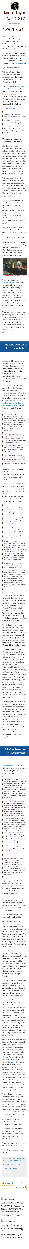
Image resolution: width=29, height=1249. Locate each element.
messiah (15, 1168)
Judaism (7, 1168)
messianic (7, 1172)
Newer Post (10, 1183)
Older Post (20, 1187)
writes (13, 108)
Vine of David (7, 765)
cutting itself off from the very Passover (13, 490)
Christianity (10, 1164)
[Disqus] (12, 1216)
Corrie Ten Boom (8, 1062)
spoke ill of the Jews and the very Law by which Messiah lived (13, 403)
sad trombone (20, 63)
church (19, 1164)
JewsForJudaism (8, 282)
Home (22, 1182)
